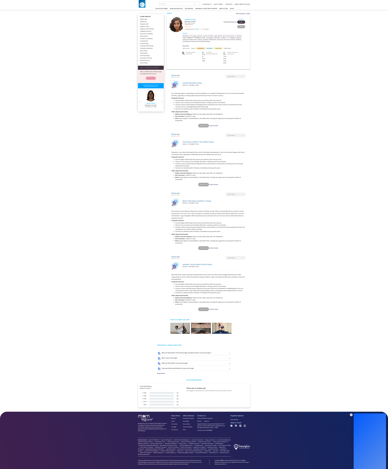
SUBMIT (194, 255)
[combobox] (184, 244)
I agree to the (194, 248)
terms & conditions (199, 248)
